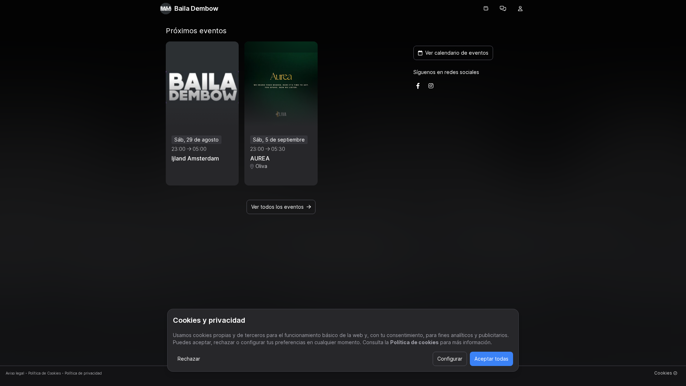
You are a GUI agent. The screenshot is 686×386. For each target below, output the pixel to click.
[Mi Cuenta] (520, 8)
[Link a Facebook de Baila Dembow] (418, 86)
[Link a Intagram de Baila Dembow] (431, 86)
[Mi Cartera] (486, 8)
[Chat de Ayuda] (503, 8)
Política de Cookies (44, 373)
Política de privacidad (83, 373)
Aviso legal (15, 373)
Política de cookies (414, 342)
